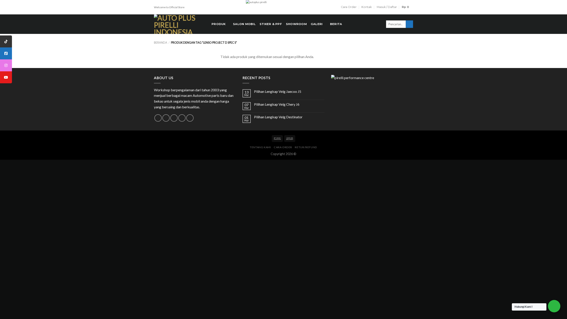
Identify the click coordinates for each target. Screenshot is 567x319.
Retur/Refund (306, 147)
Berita (336, 24)
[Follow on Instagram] (166, 118)
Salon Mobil (244, 24)
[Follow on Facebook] (158, 118)
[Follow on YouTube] (190, 118)
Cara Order (349, 7)
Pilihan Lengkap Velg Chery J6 (276, 104)
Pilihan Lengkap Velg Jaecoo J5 (277, 91)
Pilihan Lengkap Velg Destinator (278, 117)
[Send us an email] (174, 118)
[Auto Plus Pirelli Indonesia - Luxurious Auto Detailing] (179, 24)
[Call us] (182, 118)
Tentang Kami (260, 147)
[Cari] (409, 24)
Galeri (317, 24)
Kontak (366, 7)
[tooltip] (6, 41)
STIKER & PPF (271, 24)
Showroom (296, 24)
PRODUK (219, 24)
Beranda (160, 42)
